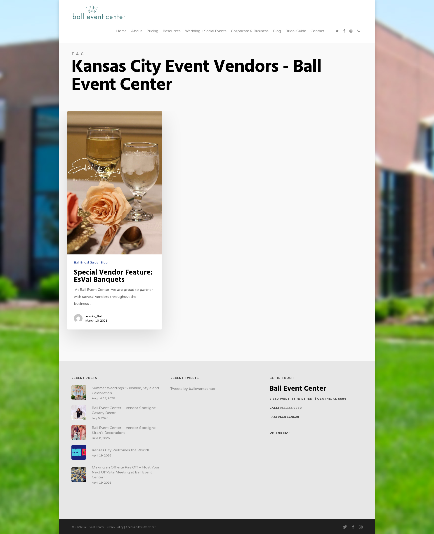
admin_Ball (93, 316)
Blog (277, 31)
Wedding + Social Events (205, 31)
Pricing (152, 31)
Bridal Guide (295, 31)
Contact (317, 31)
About (136, 31)
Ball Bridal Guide (86, 262)
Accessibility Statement (140, 527)
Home (121, 31)
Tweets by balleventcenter (193, 388)
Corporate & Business (250, 31)
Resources (172, 31)
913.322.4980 (291, 407)
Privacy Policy (114, 527)
